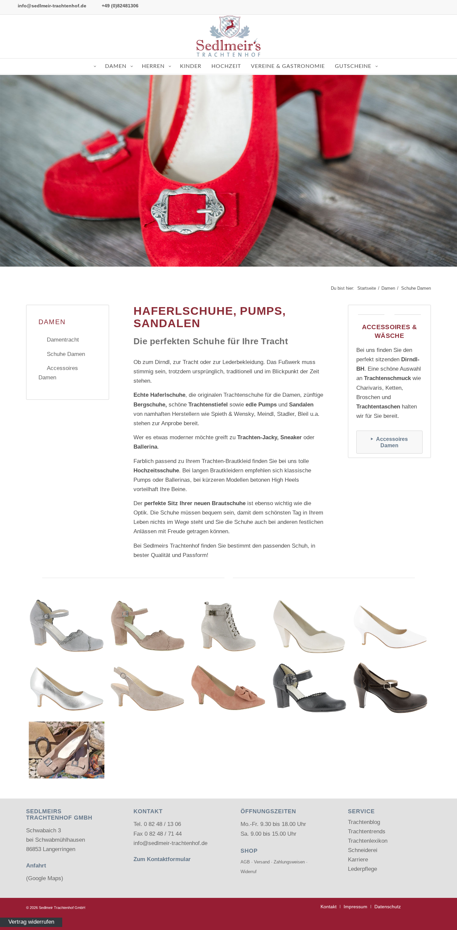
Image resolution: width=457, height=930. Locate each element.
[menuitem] (328, 906)
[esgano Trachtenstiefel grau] (228, 626)
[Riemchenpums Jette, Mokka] (390, 688)
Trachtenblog (364, 822)
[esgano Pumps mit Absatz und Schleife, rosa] (228, 688)
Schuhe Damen (66, 354)
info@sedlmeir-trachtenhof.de (52, 5)
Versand (262, 861)
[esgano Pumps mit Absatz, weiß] (390, 626)
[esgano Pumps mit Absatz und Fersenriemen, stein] (147, 688)
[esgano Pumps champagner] (309, 626)
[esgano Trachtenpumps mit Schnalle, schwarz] (309, 688)
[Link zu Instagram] (443, 36)
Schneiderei (362, 850)
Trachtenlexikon (367, 841)
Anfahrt (36, 865)
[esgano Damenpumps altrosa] (147, 626)
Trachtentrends (366, 831)
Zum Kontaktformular (162, 859)
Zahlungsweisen (289, 861)
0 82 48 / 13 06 (162, 824)
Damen (388, 288)
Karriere (358, 859)
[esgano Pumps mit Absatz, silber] (66, 688)
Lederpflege (362, 869)
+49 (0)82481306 (120, 5)
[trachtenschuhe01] (66, 750)
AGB (245, 861)
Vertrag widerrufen (31, 922)
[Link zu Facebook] (433, 36)
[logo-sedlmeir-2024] (228, 36)
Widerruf (249, 871)
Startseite (366, 288)
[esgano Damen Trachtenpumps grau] (66, 626)
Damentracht (63, 340)
